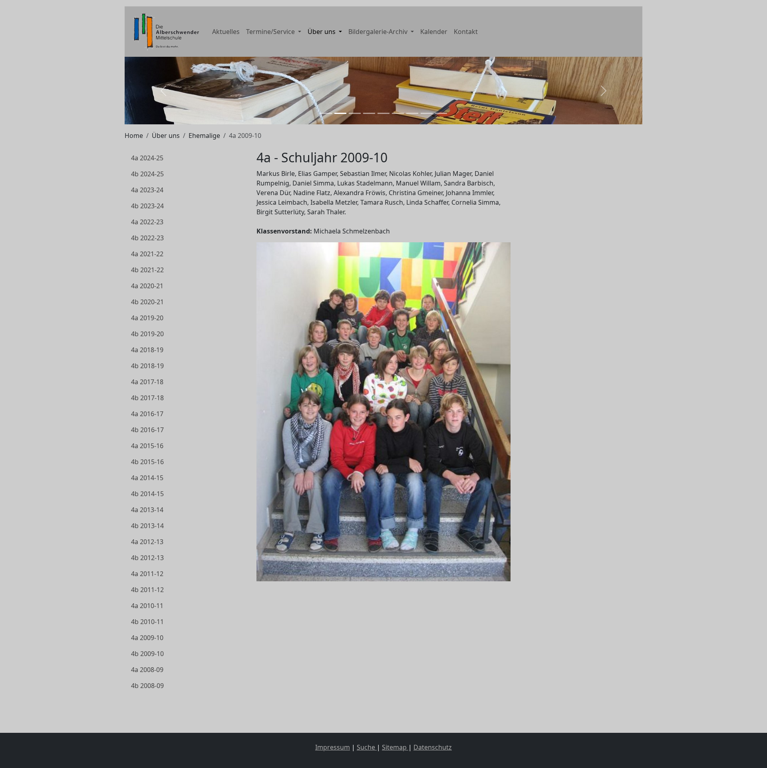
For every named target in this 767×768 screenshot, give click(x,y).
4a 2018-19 (147, 349)
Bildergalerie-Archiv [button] (378, 31)
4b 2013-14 (147, 525)
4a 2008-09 (147, 669)
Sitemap (395, 747)
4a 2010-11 (147, 605)
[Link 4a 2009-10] (164, 32)
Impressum (332, 747)
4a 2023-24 (147, 190)
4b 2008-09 (147, 685)
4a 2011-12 (147, 573)
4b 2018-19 (147, 365)
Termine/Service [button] (271, 31)
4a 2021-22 (147, 253)
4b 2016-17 (147, 429)
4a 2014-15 (147, 477)
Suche (367, 747)
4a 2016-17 (147, 413)
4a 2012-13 (147, 541)
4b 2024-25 (147, 174)
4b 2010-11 (147, 621)
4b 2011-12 (147, 589)
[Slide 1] (326, 113)
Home (134, 135)
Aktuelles (226, 31)
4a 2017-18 (147, 381)
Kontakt (466, 31)
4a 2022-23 (147, 221)
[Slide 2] (340, 113)
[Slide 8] (427, 113)
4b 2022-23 (147, 237)
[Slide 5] (383, 113)
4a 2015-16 (147, 445)
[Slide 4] (369, 113)
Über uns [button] (322, 31)
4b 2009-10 (147, 653)
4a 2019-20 (147, 317)
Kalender (433, 31)
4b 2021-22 (147, 269)
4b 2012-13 (147, 557)
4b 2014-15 (147, 493)
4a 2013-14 (147, 509)
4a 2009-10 (147, 637)
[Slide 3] (355, 113)
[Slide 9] (441, 113)
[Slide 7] (412, 113)
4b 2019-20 (147, 333)
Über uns (166, 135)
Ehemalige (204, 135)
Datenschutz (432, 747)
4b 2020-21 (147, 301)
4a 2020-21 (147, 285)
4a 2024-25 (147, 158)
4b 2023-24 (147, 205)
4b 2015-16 (147, 461)
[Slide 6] (398, 113)
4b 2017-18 (147, 397)
